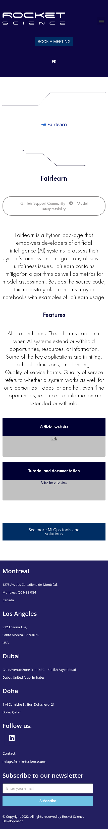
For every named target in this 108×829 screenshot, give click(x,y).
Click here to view (54, 482)
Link (54, 438)
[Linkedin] (12, 738)
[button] (101, 21)
